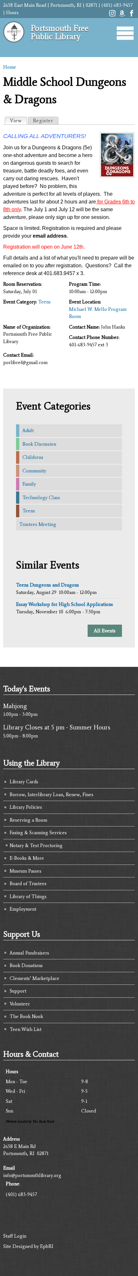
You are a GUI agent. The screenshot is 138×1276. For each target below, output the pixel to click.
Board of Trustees (28, 883)
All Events (105, 631)
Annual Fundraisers (29, 953)
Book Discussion (39, 444)
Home (9, 67)
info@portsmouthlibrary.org (32, 1175)
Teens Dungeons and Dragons (47, 585)
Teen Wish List (25, 1029)
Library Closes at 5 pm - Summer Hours (56, 727)
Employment (23, 909)
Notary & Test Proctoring (36, 845)
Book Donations (26, 965)
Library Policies (26, 807)
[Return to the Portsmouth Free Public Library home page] (13, 45)
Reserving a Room (28, 820)
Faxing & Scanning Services (38, 833)
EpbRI (46, 1246)
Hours (12, 12)
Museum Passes (25, 871)
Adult (28, 430)
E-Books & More (27, 858)
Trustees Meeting (37, 524)
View (18, 121)
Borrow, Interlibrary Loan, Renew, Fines (51, 794)
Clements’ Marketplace (34, 978)
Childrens (32, 457)
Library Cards (24, 782)
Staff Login (14, 1236)
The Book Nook (26, 1016)
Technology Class (41, 497)
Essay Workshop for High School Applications (64, 604)
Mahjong (15, 706)
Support (18, 991)
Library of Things (28, 896)
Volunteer (20, 1004)
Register (43, 121)
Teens (44, 302)
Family (29, 484)
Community (34, 471)
